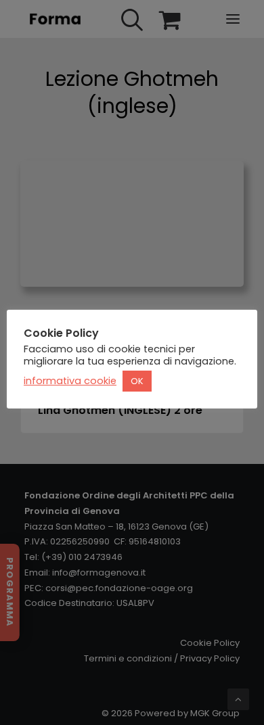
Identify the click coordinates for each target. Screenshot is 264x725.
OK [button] (137, 381)
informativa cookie (70, 381)
